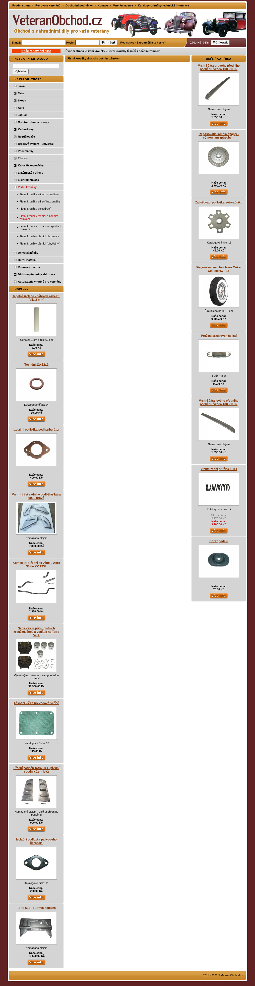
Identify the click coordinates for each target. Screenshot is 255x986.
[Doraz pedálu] (218, 575)
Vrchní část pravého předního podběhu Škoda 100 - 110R (219, 67)
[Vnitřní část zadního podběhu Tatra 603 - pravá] (36, 532)
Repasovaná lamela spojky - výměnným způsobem (219, 135)
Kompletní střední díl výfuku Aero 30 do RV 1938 (36, 564)
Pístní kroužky (95, 50)
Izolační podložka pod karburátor (36, 429)
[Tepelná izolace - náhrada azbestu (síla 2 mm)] (36, 334)
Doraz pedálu (218, 541)
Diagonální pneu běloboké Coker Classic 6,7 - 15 (219, 269)
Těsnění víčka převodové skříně (36, 703)
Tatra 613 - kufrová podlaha (36, 908)
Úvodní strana (74, 50)
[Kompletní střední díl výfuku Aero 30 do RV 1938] (36, 600)
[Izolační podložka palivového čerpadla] (36, 877)
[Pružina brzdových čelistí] (218, 370)
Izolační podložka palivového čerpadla (36, 841)
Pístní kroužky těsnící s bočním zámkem (134, 50)
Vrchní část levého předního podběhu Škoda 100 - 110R (218, 402)
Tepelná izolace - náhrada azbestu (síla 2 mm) (36, 298)
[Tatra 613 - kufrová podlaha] (36, 942)
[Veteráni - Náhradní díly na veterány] (55, 23)
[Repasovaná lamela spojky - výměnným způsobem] (218, 171)
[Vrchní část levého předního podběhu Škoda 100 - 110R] (218, 438)
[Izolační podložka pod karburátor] (36, 463)
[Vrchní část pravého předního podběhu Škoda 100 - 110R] (218, 103)
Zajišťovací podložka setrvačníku (218, 202)
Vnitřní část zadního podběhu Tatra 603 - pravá (36, 496)
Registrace (127, 42)
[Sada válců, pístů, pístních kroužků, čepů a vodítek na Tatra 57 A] (36, 669)
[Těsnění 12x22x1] (36, 398)
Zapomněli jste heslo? (151, 42)
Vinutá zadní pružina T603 (219, 469)
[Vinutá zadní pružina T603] (218, 503)
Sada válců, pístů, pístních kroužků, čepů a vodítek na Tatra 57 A (36, 632)
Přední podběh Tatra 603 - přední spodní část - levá (36, 769)
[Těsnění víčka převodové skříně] (36, 737)
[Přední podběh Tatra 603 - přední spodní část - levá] (36, 805)
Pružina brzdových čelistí (219, 336)
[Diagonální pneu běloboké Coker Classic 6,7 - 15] (218, 305)
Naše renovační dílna (36, 51)
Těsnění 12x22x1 (36, 364)
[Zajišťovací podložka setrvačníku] (218, 236)
